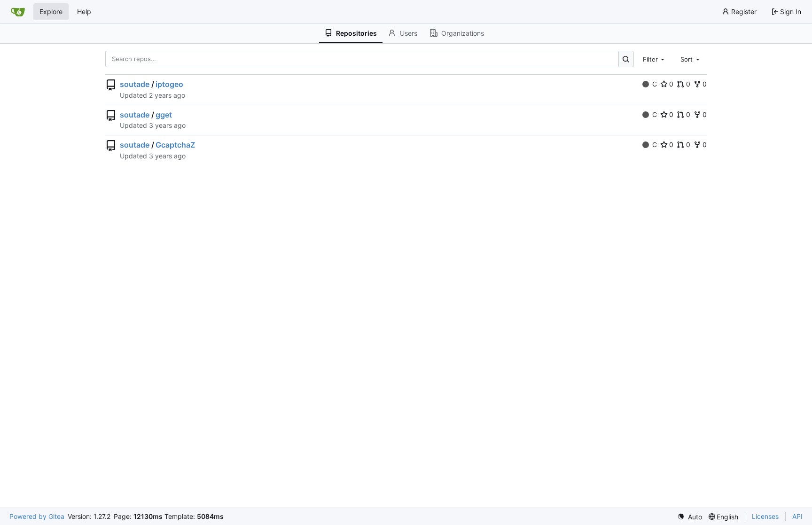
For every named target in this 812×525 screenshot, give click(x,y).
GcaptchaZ (175, 144)
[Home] (18, 11)
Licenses (765, 516)
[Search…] (626, 59)
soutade (134, 84)
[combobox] (654, 58)
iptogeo (169, 84)
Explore (50, 12)
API (797, 516)
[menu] (689, 517)
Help (84, 12)
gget (164, 114)
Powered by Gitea (36, 516)
